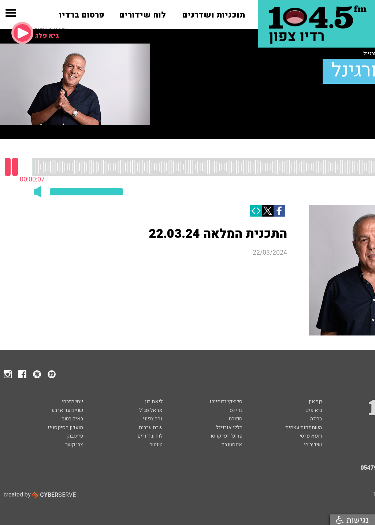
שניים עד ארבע (67, 410)
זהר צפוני (153, 418)
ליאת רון (154, 401)
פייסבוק (74, 436)
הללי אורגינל (229, 427)
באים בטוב (72, 418)
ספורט (235, 418)
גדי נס (236, 410)
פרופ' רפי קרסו (226, 436)
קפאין (315, 401)
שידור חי (313, 444)
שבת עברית (151, 427)
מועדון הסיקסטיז (65, 427)
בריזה (316, 418)
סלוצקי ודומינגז (225, 401)
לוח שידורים (150, 436)
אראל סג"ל (151, 410)
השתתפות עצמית (303, 427)
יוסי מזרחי (72, 401)
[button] (10, 15)
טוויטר (156, 444)
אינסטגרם (232, 444)
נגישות (356, 519)
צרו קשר (74, 444)
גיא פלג (313, 410)
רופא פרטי (311, 436)
